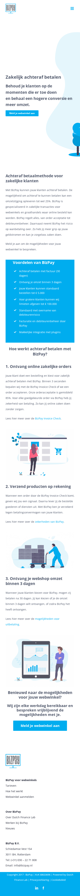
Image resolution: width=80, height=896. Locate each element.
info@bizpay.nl (23, 865)
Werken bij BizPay (17, 823)
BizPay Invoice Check (48, 418)
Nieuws (10, 828)
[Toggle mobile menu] (72, 8)
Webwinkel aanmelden (20, 797)
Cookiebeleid (58, 879)
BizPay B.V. (13, 843)
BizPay (29, 874)
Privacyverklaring (39, 879)
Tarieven (11, 785)
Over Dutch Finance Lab (20, 817)
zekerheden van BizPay (49, 521)
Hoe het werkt (14, 791)
